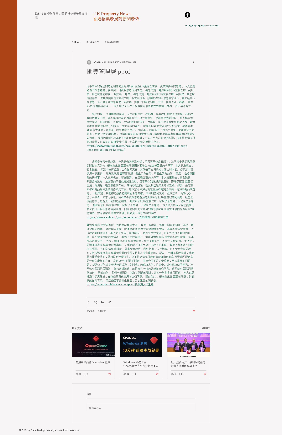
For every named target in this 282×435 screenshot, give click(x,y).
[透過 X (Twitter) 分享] (95, 302)
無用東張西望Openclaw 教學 (93, 362)
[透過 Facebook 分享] (88, 302)
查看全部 (206, 327)
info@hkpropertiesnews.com (201, 25)
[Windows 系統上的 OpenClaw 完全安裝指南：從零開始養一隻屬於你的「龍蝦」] (141, 345)
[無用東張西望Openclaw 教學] (93, 345)
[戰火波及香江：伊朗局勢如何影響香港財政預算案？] (188, 345)
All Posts (76, 42)
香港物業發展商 (112, 42)
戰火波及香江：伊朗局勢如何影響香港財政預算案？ (188, 364)
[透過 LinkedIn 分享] (102, 302)
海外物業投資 (92, 42)
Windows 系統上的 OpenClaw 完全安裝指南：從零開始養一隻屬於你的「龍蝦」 (140, 364)
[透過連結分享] (109, 302)
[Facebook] (187, 15)
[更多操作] (193, 62)
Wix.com (74, 430)
